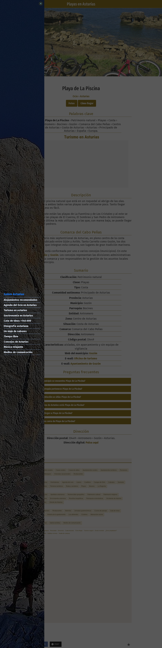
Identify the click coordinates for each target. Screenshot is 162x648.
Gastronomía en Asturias (18, 315)
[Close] (41, 4)
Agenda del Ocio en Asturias (20, 305)
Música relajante (13, 346)
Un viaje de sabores (15, 331)
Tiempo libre (11, 336)
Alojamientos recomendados (20, 299)
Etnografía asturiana (16, 326)
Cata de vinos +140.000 (17, 320)
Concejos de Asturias (16, 341)
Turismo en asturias (15, 310)
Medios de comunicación (18, 352)
